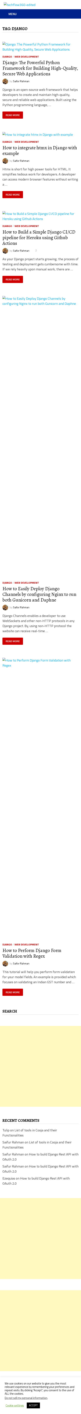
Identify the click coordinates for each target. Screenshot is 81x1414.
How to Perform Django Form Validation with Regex (31, 953)
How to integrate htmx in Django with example (39, 151)
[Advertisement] (40, 1066)
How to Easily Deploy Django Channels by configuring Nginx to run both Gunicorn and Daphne (39, 594)
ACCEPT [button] (33, 1405)
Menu (12, 14)
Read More (13, 115)
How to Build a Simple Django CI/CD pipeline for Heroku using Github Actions (38, 238)
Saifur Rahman (21, 81)
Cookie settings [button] (15, 1405)
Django (7, 56)
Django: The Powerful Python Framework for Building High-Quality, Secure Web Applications (40, 68)
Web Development (27, 56)
